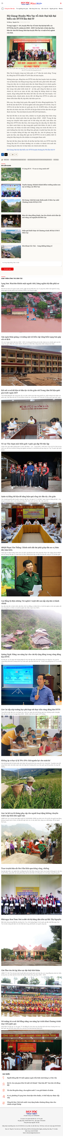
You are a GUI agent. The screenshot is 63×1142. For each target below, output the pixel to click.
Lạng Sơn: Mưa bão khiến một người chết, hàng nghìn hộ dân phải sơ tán (30, 284)
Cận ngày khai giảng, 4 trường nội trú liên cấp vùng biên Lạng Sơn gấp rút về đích (31, 338)
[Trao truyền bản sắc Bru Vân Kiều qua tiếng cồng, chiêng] (31, 895)
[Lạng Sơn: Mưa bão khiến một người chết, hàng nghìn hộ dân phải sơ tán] (31, 312)
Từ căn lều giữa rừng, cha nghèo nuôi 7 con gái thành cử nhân (30, 1090)
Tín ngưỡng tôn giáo (22, 8)
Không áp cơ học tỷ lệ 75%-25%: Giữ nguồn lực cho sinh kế (25, 761)
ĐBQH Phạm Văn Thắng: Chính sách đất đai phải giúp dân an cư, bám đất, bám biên (30, 548)
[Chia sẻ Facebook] (2, 154)
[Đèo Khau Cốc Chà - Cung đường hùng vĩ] (11, 251)
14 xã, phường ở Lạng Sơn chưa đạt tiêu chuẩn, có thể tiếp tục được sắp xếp (33, 1097)
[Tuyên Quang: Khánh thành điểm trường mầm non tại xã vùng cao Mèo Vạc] (11, 190)
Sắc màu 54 (44, 8)
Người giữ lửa (54, 8)
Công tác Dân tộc (10, 8)
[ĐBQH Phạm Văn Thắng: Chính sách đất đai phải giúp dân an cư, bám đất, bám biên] (31, 576)
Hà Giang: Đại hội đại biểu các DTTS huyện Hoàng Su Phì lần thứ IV (31, 150)
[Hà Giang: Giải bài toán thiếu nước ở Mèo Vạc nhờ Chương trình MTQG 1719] (11, 205)
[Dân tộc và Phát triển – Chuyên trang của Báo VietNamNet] (25, 3)
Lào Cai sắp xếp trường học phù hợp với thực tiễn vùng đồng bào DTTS (30, 710)
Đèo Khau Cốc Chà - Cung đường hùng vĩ (37, 246)
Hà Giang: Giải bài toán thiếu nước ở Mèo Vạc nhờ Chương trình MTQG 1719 (40, 201)
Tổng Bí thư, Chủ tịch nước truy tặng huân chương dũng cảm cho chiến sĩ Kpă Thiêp (31, 1103)
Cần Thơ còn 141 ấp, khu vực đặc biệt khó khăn (20, 970)
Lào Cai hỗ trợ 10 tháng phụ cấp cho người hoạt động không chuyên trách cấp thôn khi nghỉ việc (29, 814)
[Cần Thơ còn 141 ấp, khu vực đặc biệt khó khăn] (31, 997)
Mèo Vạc (6, 159)
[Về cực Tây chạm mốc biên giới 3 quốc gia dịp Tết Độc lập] (31, 472)
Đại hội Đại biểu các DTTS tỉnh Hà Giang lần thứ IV (40, 159)
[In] (12, 154)
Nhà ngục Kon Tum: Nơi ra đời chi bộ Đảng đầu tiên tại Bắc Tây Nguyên (31, 919)
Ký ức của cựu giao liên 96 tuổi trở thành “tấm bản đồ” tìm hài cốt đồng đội (33, 1084)
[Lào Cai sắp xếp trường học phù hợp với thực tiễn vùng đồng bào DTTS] (31, 736)
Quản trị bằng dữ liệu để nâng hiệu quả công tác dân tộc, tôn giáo (28, 497)
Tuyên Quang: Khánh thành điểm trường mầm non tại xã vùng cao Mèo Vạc (41, 186)
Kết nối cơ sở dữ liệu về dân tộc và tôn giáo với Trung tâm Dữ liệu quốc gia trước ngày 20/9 (30, 391)
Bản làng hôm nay (34, 8)
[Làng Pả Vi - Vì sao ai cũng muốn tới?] (11, 174)
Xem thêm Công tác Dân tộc (12, 278)
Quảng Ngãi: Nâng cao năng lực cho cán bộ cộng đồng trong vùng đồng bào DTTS (31, 655)
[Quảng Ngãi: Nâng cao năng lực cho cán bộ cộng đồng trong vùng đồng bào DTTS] (31, 685)
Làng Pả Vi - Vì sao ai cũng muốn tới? (36, 169)
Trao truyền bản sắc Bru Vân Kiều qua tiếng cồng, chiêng (25, 868)
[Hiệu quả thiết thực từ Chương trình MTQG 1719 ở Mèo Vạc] (11, 236)
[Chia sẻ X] (6, 154)
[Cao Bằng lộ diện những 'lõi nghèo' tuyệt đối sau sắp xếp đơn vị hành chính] (31, 630)
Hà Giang (56, 159)
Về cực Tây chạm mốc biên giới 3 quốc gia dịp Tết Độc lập (25, 444)
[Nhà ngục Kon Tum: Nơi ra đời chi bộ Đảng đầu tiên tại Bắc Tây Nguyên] (31, 946)
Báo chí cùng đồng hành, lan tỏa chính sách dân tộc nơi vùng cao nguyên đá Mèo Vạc (41, 216)
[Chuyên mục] (2, 3)
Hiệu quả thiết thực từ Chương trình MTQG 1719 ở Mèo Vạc (40, 232)
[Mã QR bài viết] (16, 154)
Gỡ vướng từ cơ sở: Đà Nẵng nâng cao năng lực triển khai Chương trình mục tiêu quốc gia (31, 1022)
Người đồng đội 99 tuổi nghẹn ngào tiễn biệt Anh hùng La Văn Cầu (32, 1078)
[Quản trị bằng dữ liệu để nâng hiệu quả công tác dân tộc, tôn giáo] (31, 523)
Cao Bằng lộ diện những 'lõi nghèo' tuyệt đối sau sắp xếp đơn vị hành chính (30, 602)
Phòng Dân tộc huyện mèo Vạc (18, 159)
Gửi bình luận (7, 269)
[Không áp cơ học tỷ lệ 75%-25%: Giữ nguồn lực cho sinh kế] (31, 788)
